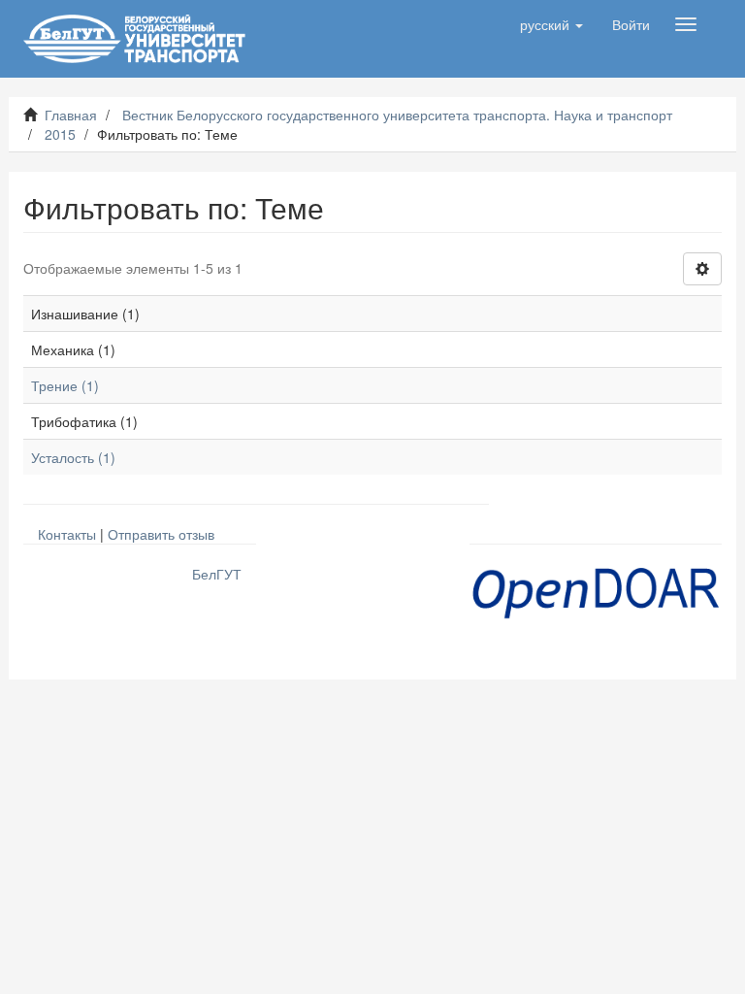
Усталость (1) (73, 457)
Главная (71, 114)
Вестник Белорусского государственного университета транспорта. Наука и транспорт (397, 114)
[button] (551, 24)
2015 (60, 134)
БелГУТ (217, 573)
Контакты (67, 534)
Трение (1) (65, 385)
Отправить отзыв (161, 534)
